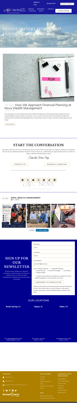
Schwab (42, 388)
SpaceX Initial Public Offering (46, 395)
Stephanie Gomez (62, 392)
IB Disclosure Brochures (45, 381)
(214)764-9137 (51, 3)
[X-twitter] (28, 180)
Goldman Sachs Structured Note (47, 398)
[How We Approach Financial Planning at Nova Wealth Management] (38, 78)
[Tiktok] (49, 180)
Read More (10, 124)
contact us (20, 164)
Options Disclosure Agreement (47, 386)
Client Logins (66, 3)
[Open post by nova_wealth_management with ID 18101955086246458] (14, 216)
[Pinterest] (44, 180)
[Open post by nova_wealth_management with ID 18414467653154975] (38, 216)
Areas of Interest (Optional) (41, 268)
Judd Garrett (60, 385)
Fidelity (41, 383)
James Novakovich (62, 378)
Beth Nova (11, 110)
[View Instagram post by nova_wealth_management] (24, 226)
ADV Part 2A (43, 376)
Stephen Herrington (62, 390)
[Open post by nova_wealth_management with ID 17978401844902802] (63, 216)
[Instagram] (38, 180)
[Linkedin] (54, 180)
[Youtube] (33, 180)
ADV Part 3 (42, 379)
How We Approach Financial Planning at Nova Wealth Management (38, 106)
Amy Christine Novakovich (64, 381)
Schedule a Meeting (57, 164)
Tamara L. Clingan (62, 383)
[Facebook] (22, 180)
